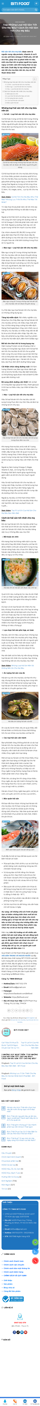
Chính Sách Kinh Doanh (11, 1157)
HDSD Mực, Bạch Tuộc (11, 1173)
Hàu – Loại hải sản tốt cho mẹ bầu (18, 89)
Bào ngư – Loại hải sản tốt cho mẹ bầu (19, 86)
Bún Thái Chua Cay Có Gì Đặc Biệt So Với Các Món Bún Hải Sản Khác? (22, 1133)
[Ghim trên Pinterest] (23, 1010)
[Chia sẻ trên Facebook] (12, 1010)
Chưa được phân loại (10, 1161)
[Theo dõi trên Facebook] (14, 1332)
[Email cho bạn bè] (20, 1010)
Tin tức (4, 1189)
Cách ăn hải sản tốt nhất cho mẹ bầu (18, 91)
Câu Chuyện (7, 1153)
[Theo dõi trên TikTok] (18, 1332)
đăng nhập (16, 1090)
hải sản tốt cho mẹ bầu (18, 1020)
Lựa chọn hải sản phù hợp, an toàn (18, 96)
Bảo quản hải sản (13, 103)
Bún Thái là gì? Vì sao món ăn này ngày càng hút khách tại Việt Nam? (21, 1139)
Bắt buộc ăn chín (12, 94)
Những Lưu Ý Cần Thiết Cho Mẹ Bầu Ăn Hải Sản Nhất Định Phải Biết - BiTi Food (19, 1076)
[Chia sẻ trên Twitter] (16, 1010)
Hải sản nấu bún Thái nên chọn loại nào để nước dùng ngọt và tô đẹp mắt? (21, 1109)
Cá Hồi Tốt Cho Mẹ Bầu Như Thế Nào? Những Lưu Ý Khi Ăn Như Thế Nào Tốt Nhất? (20, 199)
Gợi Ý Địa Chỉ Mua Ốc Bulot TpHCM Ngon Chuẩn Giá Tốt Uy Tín (10, 1045)
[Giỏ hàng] (36, 3)
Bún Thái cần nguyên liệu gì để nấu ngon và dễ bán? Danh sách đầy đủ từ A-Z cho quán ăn (22, 1118)
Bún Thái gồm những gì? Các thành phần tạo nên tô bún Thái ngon (21, 1126)
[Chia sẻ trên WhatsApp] (9, 1010)
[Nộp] (36, 10)
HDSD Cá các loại (8, 1165)
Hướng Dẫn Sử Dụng (10, 1177)
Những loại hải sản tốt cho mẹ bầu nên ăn (20, 82)
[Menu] (3, 3)
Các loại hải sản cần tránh (15, 100)
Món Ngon (6, 1185)
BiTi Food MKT (32, 36)
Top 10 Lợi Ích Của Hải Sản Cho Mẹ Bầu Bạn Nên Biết (29, 1045)
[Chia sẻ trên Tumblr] (31, 1010)
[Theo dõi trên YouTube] (25, 1332)
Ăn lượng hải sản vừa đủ (15, 98)
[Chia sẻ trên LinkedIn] (27, 1010)
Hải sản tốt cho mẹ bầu (12, 52)
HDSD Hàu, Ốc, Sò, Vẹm (11, 1169)
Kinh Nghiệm (20, 22)
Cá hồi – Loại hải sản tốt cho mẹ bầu (18, 84)
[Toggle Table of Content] (33, 79)
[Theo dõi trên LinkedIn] (22, 1332)
